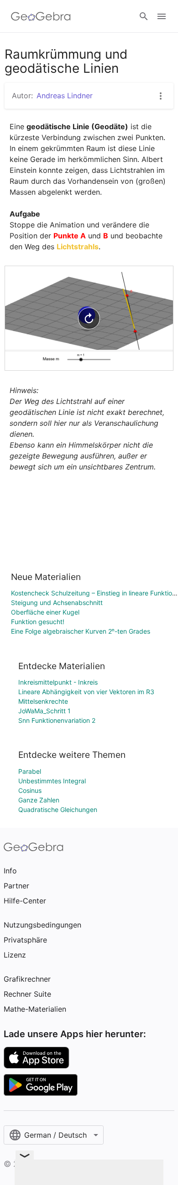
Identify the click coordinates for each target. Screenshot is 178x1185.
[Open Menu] (161, 16)
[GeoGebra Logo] (41, 16)
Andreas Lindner (65, 95)
